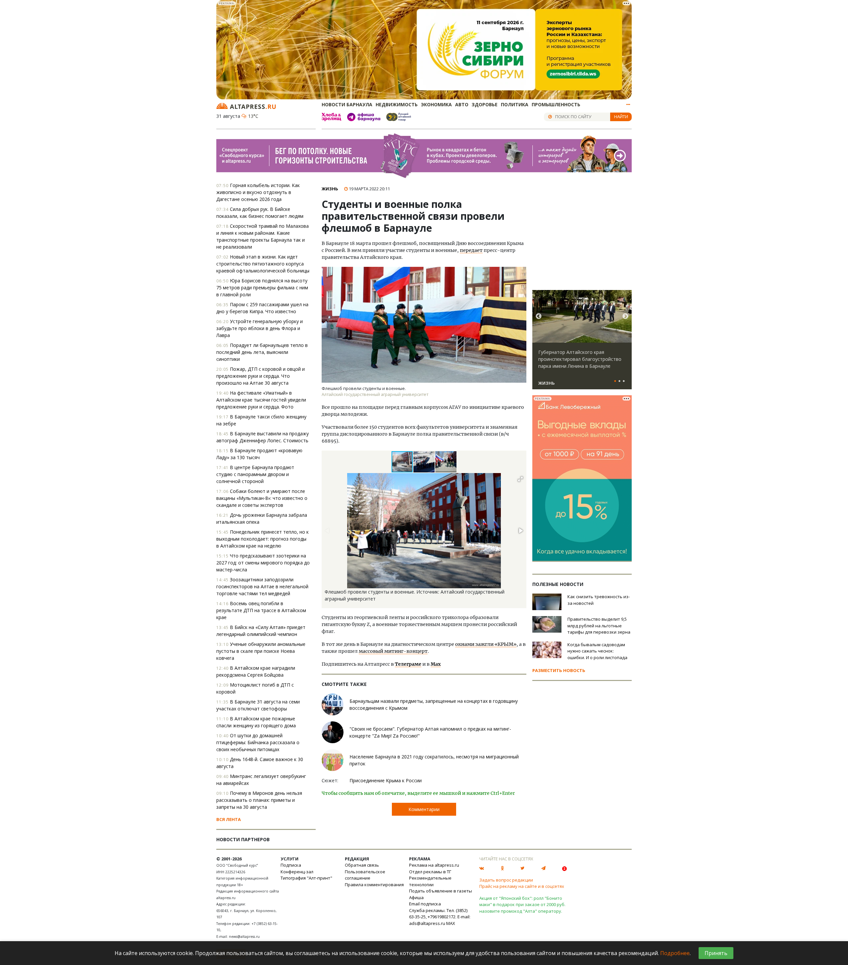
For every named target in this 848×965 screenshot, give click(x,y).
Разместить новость (558, 670)
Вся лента (228, 819)
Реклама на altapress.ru (434, 865)
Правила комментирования (374, 885)
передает (471, 250)
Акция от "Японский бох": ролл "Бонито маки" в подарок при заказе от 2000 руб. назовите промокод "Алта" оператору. (522, 904)
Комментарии (424, 809)
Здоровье (485, 104)
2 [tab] (619, 381)
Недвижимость (397, 104)
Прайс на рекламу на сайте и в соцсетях (521, 886)
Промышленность (556, 104)
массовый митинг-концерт (393, 651)
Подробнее (675, 953)
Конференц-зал (297, 872)
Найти (621, 117)
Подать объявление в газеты (440, 891)
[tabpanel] (582, 342)
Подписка (291, 865)
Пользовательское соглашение (365, 875)
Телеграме (408, 664)
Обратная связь (362, 865)
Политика (514, 104)
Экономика (436, 104)
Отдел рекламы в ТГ (430, 872)
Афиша (416, 897)
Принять (716, 953)
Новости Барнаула (347, 104)
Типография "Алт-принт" (306, 878)
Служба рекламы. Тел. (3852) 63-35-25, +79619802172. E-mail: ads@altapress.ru (439, 916)
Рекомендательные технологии (430, 881)
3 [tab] (623, 381)
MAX (450, 923)
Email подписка (425, 904)
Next (625, 316)
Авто (461, 104)
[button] (424, 462)
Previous (538, 316)
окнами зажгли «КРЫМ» (485, 644)
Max (436, 664)
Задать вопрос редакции (506, 880)
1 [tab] (615, 381)
